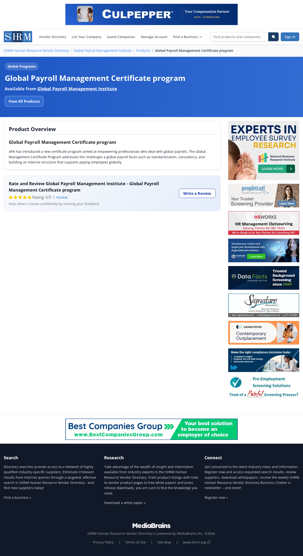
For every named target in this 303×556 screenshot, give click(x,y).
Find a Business (185, 37)
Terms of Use (135, 542)
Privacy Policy (103, 542)
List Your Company (86, 37)
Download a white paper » (125, 502)
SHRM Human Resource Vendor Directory (36, 50)
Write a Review (197, 193)
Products (143, 50)
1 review (60, 197)
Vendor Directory (52, 37)
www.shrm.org (195, 542)
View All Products (24, 101)
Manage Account (154, 37)
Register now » (216, 497)
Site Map (164, 542)
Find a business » (17, 497)
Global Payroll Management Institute (103, 50)
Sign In (290, 37)
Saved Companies (121, 37)
